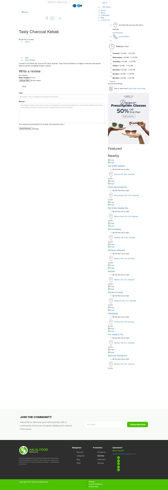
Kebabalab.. (113, 313)
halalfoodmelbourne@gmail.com (124, 454)
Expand (112, 81)
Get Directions (118, 33)
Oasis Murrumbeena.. (118, 186)
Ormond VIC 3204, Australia (124, 174)
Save (27, 58)
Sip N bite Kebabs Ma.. (118, 207)
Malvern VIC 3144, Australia (124, 258)
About (103, 13)
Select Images (24, 77)
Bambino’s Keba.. (116, 292)
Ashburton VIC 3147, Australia (125, 300)
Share (27, 42)
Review (22, 101)
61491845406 (124, 36)
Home (103, 10)
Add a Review (30, 60)
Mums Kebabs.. (115, 229)
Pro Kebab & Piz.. (116, 334)
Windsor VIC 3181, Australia (124, 343)
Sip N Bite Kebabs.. (117, 165)
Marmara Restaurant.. (118, 355)
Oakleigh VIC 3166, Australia (124, 237)
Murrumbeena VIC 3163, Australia (126, 195)
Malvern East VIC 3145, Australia (126, 216)
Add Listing (106, 7)
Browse (33, 77)
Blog (102, 17)
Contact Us (105, 20)
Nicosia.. (112, 271)
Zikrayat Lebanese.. (117, 250)
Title (21, 93)
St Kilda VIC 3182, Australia (124, 321)
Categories (105, 15)
